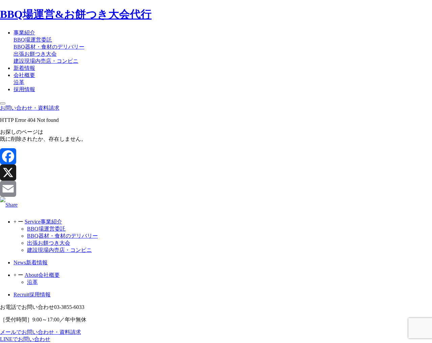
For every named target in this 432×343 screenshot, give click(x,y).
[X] (216, 172)
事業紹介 (24, 32)
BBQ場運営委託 (33, 40)
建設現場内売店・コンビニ (46, 61)
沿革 (19, 82)
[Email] (216, 189)
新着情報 (24, 68)
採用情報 (24, 89)
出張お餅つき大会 (35, 54)
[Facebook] (216, 156)
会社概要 (24, 75)
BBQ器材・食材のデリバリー (49, 47)
